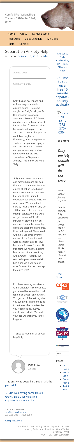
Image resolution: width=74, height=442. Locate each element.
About (23, 33)
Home (11, 33)
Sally (45, 56)
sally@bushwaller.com (15, 412)
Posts (11, 43)
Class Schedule (33, 38)
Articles (67, 372)
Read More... (59, 275)
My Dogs (52, 38)
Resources (14, 38)
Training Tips (67, 388)
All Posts (66, 367)
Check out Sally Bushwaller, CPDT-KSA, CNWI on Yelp (62, 62)
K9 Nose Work (40, 33)
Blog (65, 375)
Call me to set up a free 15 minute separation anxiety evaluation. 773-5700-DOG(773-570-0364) (64, 105)
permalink (11, 385)
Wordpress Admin (13, 420)
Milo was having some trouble (24, 393)
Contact (24, 43)
